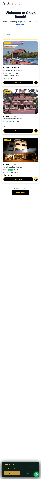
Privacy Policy (12, 469)
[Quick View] (36, 82)
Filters (8, 34)
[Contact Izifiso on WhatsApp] (36, 474)
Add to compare (9, 78)
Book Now (18, 82)
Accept (12, 473)
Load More (20, 193)
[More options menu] (37, 4)
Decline (29, 473)
